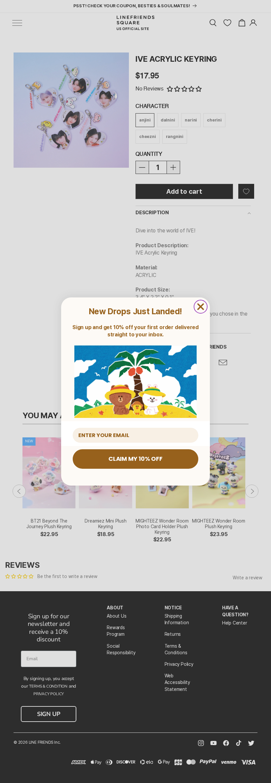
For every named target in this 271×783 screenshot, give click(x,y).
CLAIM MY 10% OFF (135, 459)
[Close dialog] (200, 306)
